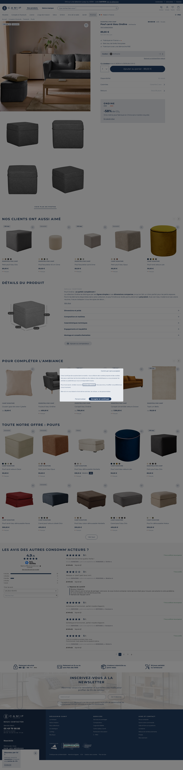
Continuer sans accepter (110, 371)
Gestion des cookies (89, 385)
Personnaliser (80, 399)
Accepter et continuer (100, 399)
